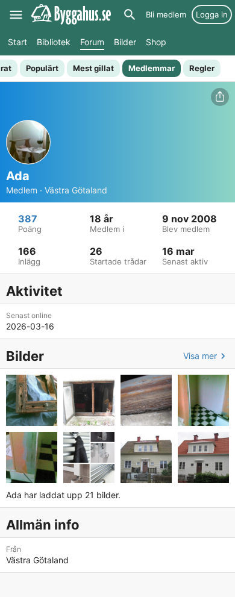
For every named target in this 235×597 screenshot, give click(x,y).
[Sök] (130, 14)
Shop (156, 42)
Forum (92, 42)
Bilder (125, 42)
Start (17, 42)
